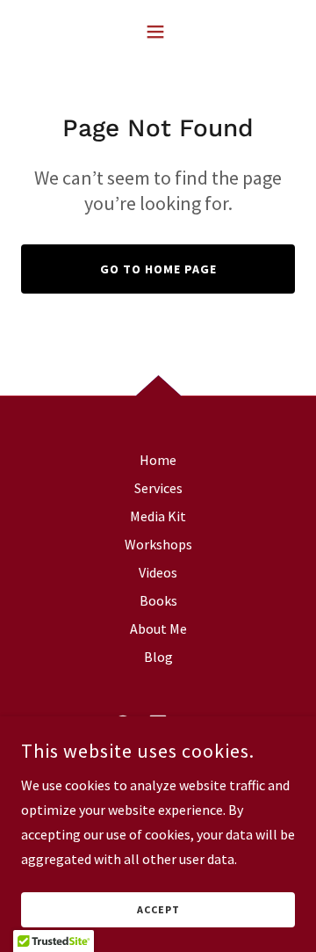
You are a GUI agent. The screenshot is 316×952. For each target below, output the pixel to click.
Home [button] (158, 460)
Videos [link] (158, 572)
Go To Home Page (158, 269)
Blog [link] (158, 656)
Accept (158, 910)
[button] (158, 31)
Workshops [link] (158, 544)
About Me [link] (158, 628)
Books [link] (158, 600)
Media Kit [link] (158, 516)
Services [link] (158, 488)
